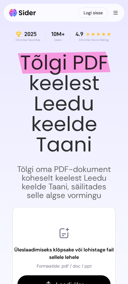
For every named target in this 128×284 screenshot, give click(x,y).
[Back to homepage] (22, 12)
